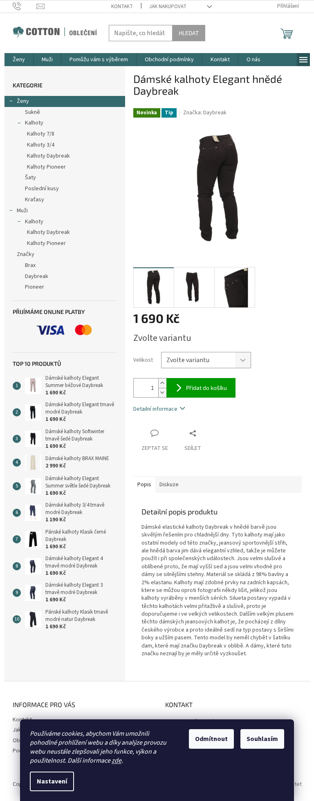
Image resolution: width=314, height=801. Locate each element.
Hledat (189, 32)
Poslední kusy (42, 189)
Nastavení (52, 781)
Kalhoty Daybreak (48, 156)
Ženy (23, 101)
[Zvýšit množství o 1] (162, 383)
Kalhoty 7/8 (40, 134)
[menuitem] (18, 59)
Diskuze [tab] (169, 485)
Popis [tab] (144, 485)
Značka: (205, 113)
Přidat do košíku (206, 387)
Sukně (32, 112)
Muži (22, 211)
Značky (25, 254)
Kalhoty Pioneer (46, 167)
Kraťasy (34, 200)
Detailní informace (155, 409)
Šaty (30, 178)
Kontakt (122, 6)
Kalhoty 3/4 (40, 145)
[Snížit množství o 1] (162, 392)
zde (116, 760)
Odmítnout (211, 738)
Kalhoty (34, 123)
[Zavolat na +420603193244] (25, 6)
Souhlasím (262, 738)
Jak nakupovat (167, 6)
